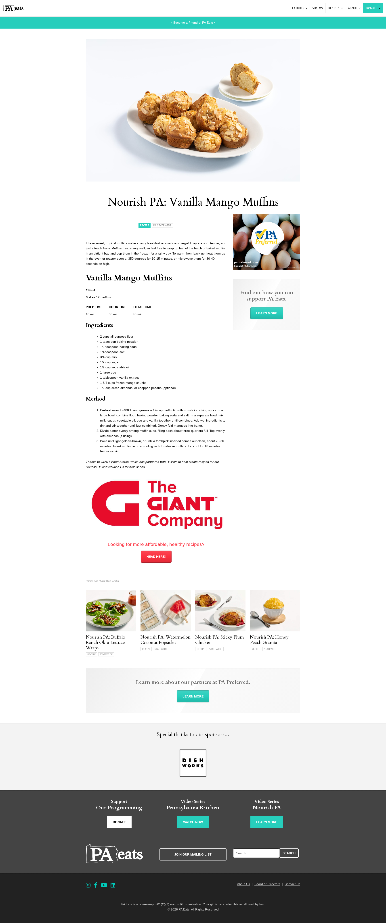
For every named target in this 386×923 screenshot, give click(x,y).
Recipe (144, 225)
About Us (243, 884)
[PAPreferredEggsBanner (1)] (266, 269)
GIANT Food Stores (115, 462)
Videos (318, 8)
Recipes (334, 8)
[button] (306, 8)
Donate (371, 8)
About (353, 8)
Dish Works (112, 581)
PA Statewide (162, 225)
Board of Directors (267, 884)
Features (297, 8)
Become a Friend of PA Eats (193, 22)
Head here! (156, 556)
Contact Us (292, 884)
